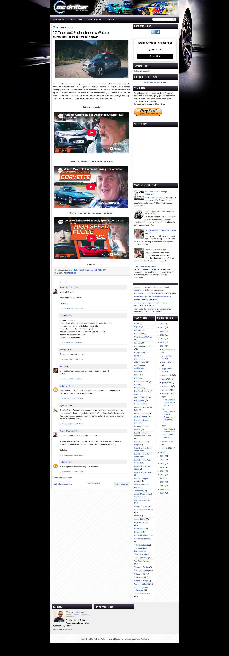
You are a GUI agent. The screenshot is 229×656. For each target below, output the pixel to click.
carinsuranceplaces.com (132, 639)
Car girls (137, 330)
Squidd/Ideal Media (142, 539)
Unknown (64, 386)
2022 (162, 335)
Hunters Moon (140, 426)
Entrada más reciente (63, 484)
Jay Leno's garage (142, 500)
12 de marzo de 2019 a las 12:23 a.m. (72, 398)
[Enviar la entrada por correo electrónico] (104, 270)
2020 (162, 342)
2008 (162, 489)
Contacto (110, 19)
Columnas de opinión (143, 346)
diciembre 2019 (168, 349)
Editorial (137, 388)
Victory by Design (141, 567)
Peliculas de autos (141, 522)
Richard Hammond (142, 535)
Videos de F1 (139, 574)
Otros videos (139, 519)
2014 (162, 467)
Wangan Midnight (141, 584)
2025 (162, 324)
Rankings (138, 532)
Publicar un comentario (62, 478)
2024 (162, 328)
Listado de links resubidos (145, 266)
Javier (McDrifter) (67, 287)
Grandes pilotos (140, 413)
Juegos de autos (141, 506)
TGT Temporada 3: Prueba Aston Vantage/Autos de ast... (168, 431)
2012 (162, 475)
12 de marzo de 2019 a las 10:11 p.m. (72, 471)
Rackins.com (145, 639)
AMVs (136, 323)
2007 (162, 493)
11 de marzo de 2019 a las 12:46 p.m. (72, 342)
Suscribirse (155, 56)
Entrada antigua (121, 484)
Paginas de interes (94, 19)
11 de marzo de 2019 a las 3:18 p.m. (71, 379)
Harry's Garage (140, 417)
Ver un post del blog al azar (155, 82)
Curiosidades (139, 352)
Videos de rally (140, 577)
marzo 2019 (167, 394)
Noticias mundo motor (143, 510)
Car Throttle (139, 334)
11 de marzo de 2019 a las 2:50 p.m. (71, 359)
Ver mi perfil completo (63, 629)
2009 (162, 486)
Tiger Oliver (65, 405)
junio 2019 (167, 383)
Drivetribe (138, 378)
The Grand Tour (70, 272)
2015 (162, 464)
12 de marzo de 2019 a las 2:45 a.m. (71, 424)
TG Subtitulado (140, 545)
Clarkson (138, 343)
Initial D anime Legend (143, 472)
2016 (162, 460)
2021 (162, 339)
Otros (136, 516)
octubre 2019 (167, 362)
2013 (162, 471)
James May (139, 491)
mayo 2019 (167, 386)
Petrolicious (139, 529)
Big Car (137, 327)
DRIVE (137, 375)
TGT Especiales (141, 554)
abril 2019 (166, 390)
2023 (162, 331)
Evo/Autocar (139, 401)
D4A (136, 356)
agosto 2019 (167, 375)
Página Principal (59, 19)
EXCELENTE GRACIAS (144, 293)
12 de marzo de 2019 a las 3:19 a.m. (71, 455)
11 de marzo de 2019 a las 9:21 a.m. (71, 308)
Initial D (137, 430)
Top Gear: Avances (142, 561)
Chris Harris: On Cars (143, 337)
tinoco (62, 366)
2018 (162, 452)
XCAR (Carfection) (142, 594)
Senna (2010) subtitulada (155, 250)
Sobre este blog (76, 19)
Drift (136, 371)
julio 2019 (166, 379)
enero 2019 (167, 448)
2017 (162, 456)
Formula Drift (139, 404)
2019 (162, 346)
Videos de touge (141, 581)
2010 (162, 482)
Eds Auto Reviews (141, 391)
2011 (162, 478)
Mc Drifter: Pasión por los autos (104, 639)
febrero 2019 (167, 442)
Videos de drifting (141, 571)
